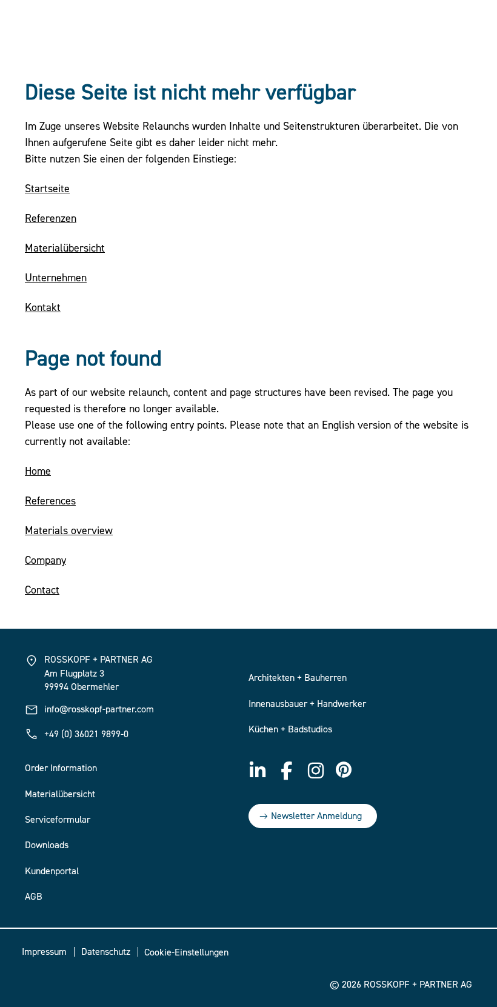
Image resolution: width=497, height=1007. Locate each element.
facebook (287, 770)
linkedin (257, 770)
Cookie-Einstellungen (186, 952)
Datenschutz (105, 952)
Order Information (61, 768)
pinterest (345, 770)
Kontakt (43, 308)
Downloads (46, 845)
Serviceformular (57, 820)
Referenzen (50, 219)
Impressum (44, 952)
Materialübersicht (65, 248)
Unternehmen (56, 278)
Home (38, 471)
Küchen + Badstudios (290, 729)
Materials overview (69, 531)
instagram (316, 770)
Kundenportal (52, 871)
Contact (42, 590)
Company (45, 560)
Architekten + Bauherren (297, 678)
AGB (33, 897)
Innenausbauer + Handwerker (307, 704)
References (50, 501)
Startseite (47, 189)
